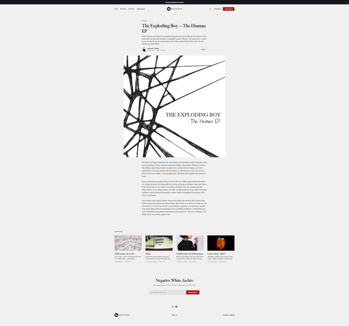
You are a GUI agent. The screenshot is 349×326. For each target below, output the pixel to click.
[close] (346, 2)
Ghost (232, 315)
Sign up (174, 315)
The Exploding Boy (169, 173)
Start (116, 9)
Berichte (123, 9)
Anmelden (217, 9)
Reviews (131, 9)
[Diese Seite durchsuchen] (210, 8)
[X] (173, 307)
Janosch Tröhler (153, 48)
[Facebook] (176, 307)
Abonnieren (229, 9)
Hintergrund (141, 9)
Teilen (203, 49)
